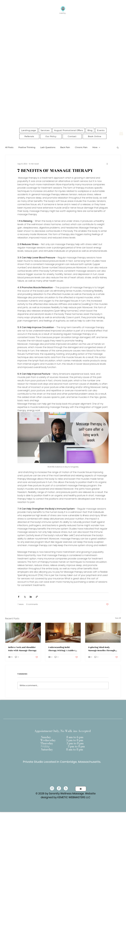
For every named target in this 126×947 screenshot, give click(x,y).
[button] (45, 130)
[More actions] (107, 163)
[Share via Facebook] (18, 597)
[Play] (80, 788)
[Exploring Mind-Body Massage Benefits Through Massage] (103, 633)
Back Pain (65, 147)
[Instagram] (52, 788)
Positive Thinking (26, 147)
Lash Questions (47, 147)
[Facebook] (59, 788)
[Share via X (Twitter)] (25, 597)
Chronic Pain (81, 147)
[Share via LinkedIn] (31, 597)
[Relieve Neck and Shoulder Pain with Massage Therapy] (23, 633)
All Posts (9, 147)
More (94, 147)
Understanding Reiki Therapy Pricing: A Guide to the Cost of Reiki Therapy (62, 649)
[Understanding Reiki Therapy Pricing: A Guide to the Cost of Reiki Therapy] (63, 633)
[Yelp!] (66, 788)
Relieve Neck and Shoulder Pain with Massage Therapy (22, 649)
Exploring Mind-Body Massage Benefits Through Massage (101, 649)
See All (118, 618)
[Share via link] (37, 597)
